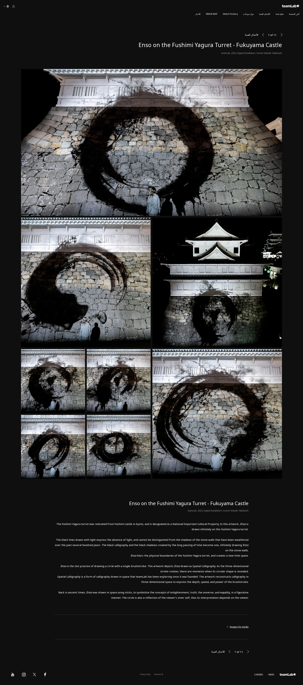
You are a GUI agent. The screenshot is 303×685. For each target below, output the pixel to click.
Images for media (239, 627)
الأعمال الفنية (264, 14)
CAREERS (258, 675)
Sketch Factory (230, 14)
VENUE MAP (211, 14)
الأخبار (198, 14)
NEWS (271, 675)
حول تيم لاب (248, 14)
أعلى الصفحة (294, 14)
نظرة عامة (280, 14)
